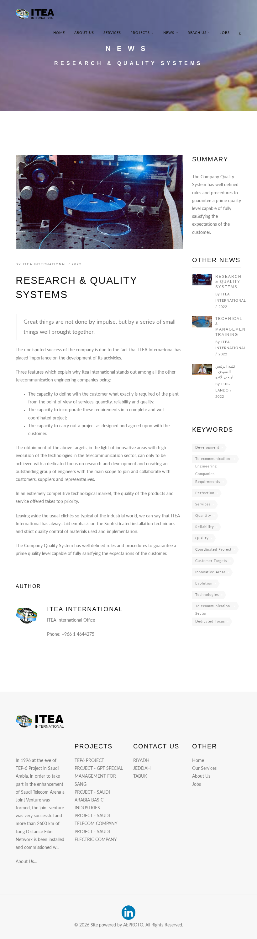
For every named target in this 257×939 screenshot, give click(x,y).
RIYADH (141, 760)
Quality (202, 538)
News (168, 33)
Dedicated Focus (210, 621)
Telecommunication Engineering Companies (212, 460)
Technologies (207, 594)
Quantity (203, 515)
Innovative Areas (210, 572)
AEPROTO (133, 925)
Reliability (204, 527)
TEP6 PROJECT (89, 760)
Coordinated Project (213, 549)
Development (207, 447)
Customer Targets (211, 561)
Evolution (203, 583)
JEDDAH (142, 768)
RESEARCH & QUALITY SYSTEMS (228, 281)
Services (112, 33)
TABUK (140, 776)
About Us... (26, 862)
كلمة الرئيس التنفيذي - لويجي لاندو (225, 371)
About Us (84, 33)
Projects (140, 33)
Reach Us (197, 33)
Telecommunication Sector (212, 607)
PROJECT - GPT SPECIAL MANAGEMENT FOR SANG (99, 776)
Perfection (204, 493)
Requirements (207, 481)
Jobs (225, 33)
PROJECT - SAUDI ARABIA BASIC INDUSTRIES (92, 800)
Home (59, 33)
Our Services (204, 768)
